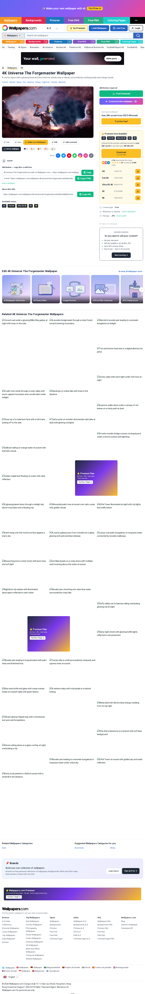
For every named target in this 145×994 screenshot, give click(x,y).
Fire (24, 82)
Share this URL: (9, 189)
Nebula (12, 82)
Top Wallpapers (8, 935)
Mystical (62, 82)
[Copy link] (91, 155)
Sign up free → (130, 871)
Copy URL (86, 194)
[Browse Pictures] (69, 42)
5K (31, 206)
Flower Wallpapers (33, 935)
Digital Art (46, 82)
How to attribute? (8, 183)
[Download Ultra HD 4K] (137, 184)
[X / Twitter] (63, 155)
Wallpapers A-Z (79, 921)
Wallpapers (10, 20)
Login (137, 28)
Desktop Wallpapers (34, 942)
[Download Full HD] (137, 178)
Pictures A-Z (78, 928)
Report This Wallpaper (110, 224)
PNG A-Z (77, 935)
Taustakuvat (54, 971)
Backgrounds (33, 20)
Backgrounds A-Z (80, 925)
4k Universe (79, 848)
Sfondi (87, 967)
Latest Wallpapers (9, 932)
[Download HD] (137, 171)
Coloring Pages (117, 20)
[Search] (138, 36)
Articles (5, 942)
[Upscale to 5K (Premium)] (137, 191)
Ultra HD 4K (22, 206)
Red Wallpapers (32, 921)
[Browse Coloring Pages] (140, 42)
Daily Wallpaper (8, 939)
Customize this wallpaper (122, 101)
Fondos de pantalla (103, 967)
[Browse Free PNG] (117, 42)
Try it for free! (121, 121)
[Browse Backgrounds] (46, 42)
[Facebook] (58, 155)
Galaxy (38, 82)
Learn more (114, 871)
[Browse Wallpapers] (22, 42)
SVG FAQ (101, 932)
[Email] (85, 155)
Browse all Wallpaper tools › (131, 271)
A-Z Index (6, 921)
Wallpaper (37, 967)
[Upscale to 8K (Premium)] (137, 198)
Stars (4, 848)
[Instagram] (80, 155)
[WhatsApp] (74, 155)
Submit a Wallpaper (129, 925)
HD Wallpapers (32, 945)
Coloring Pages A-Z (81, 939)
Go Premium (79, 28)
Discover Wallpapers (10, 928)
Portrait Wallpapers (34, 925)
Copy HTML (85, 178)
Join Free (120, 28)
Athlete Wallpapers (34, 959)
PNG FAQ (101, 935)
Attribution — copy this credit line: (17, 167)
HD (22, 68)
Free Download (123, 94)
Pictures (55, 20)
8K (36, 206)
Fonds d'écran (11, 971)
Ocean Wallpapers (33, 938)
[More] (137, 20)
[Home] (3, 68)
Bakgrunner (39, 971)
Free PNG (93, 20)
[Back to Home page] (19, 28)
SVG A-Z (77, 932)
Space (19, 82)
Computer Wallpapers (35, 955)
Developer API (127, 928)
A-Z (49, 28)
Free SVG (73, 20)
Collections (7, 925)
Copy (88, 172)
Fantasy (54, 82)
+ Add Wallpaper (99, 28)
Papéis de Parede (72, 967)
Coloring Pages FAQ (105, 939)
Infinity (112, 848)
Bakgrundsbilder (53, 967)
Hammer (30, 82)
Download (121, 153)
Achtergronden (122, 967)
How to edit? (121, 216)
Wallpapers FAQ (104, 921)
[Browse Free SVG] (93, 42)
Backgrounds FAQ (104, 925)
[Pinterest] (69, 155)
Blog (123, 921)
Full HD (11, 206)
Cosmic (5, 82)
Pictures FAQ (102, 928)
